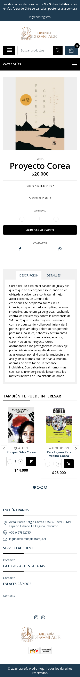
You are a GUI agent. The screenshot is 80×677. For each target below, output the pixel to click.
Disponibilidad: (39, 198)
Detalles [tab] (54, 275)
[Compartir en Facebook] (20, 249)
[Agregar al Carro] (31, 461)
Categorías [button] (12, 64)
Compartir (40, 243)
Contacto (9, 560)
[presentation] (4, 448)
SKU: (29, 186)
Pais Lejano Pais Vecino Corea (59, 454)
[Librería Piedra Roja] (38, 33)
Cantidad (40, 210)
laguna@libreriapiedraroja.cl (27, 539)
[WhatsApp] (43, 617)
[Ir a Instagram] (36, 617)
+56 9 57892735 (20, 532)
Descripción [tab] (28, 275)
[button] (34, 487)
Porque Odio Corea (21, 452)
